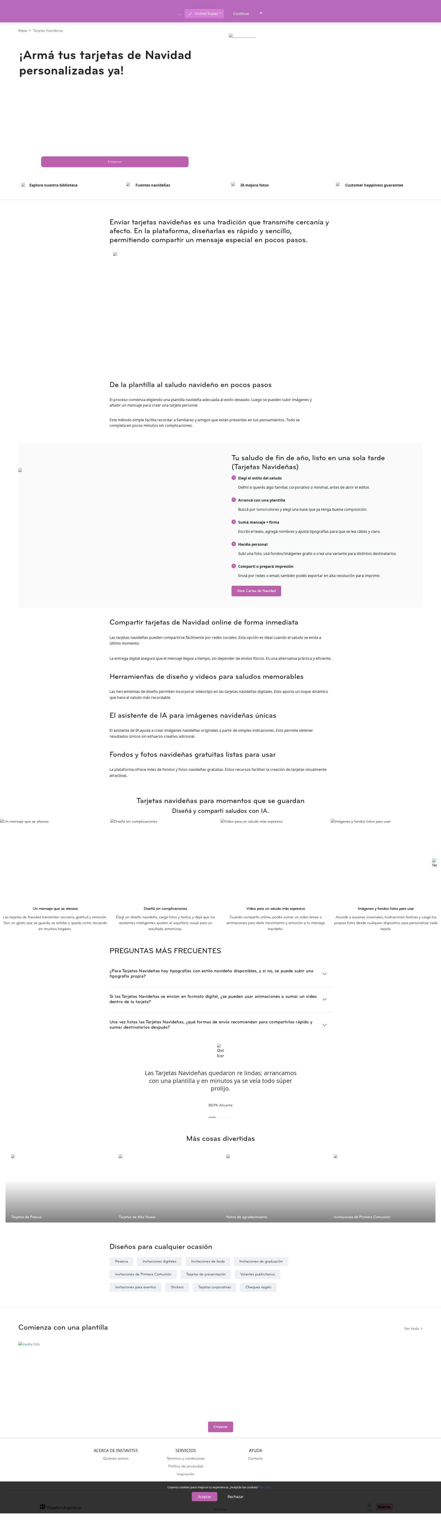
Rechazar (236, 1496)
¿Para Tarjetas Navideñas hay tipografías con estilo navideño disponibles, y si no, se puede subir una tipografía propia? (211, 974)
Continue (241, 13)
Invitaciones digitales (159, 1261)
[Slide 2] (220, 1117)
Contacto (255, 1459)
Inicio (24, 31)
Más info (264, 1487)
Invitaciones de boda (208, 1261)
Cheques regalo (258, 1287)
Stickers (177, 1287)
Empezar (115, 162)
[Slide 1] (212, 1117)
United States (206, 13)
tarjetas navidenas (48, 31)
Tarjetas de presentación (206, 1274)
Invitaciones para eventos (135, 1287)
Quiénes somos (115, 1459)
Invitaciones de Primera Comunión (143, 1274)
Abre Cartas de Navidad (256, 591)
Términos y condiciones (186, 1459)
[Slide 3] (228, 1117)
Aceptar (204, 1496)
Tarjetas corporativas (214, 1287)
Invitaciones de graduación (261, 1261)
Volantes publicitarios (257, 1274)
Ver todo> (413, 1329)
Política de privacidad (185, 1466)
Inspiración (185, 1474)
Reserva (121, 1261)
